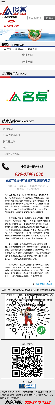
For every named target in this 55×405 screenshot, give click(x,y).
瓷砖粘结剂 (9, 141)
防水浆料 (8, 129)
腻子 (5, 148)
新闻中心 (19, 49)
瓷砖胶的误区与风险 (43, 284)
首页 (7, 49)
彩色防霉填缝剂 (11, 135)
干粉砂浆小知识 (11, 154)
